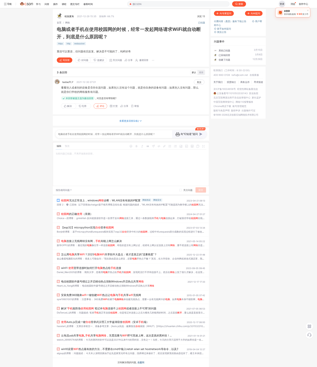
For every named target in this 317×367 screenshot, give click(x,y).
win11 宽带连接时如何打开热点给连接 (91, 268)
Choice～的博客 (65, 218)
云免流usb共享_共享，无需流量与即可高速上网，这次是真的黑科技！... (116, 335)
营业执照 (253, 93)
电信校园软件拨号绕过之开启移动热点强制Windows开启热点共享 (102, 281)
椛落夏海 (69, 16)
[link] (59, 22)
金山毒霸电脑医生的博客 (69, 258)
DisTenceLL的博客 (66, 312)
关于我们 (218, 82)
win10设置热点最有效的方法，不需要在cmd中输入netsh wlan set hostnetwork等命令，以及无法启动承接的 (133, 349)
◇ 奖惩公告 (220, 32)
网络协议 (146, 200)
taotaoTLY (67, 82)
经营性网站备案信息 (247, 89)
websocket (79, 43)
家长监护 (256, 97)
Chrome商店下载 (222, 106)
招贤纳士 (231, 82)
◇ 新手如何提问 (222, 28)
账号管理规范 (239, 106)
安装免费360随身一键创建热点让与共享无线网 (101, 295)
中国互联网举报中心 (223, 102)
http (68, 43)
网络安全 (157, 200)
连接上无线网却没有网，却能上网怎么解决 (91, 241)
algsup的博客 (64, 353)
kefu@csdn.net (240, 74)
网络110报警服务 (244, 102)
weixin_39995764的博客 (70, 339)
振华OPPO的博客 (66, 245)
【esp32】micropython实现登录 (87, 227)
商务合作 (245, 82)
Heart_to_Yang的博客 (68, 285)
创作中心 (303, 3)
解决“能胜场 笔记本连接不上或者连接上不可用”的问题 (108, 308)
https (60, 43)
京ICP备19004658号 (224, 89)
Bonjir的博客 (63, 231)
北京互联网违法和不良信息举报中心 (231, 97)
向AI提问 (255, 13)
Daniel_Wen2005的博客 (69, 272)
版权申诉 (235, 110)
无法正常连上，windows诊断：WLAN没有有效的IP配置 (101, 200)
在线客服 (254, 74)
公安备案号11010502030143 (232, 93)
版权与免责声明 (221, 110)
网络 (67, 22)
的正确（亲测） (77, 214)
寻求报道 (258, 82)
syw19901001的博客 (68, 299)
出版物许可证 (248, 110)
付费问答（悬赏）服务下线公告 (230, 21)
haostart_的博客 (65, 326)
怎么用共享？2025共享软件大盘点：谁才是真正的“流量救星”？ (109, 254)
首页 (59, 22)
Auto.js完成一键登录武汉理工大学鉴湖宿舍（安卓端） (105, 322)
